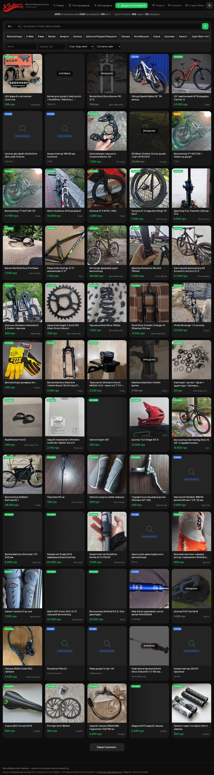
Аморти (64, 36)
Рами (41, 36)
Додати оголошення (133, 5)
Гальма (125, 36)
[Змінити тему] (209, 5)
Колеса (77, 36)
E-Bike (30, 36)
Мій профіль (105, 5)
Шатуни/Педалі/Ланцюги (101, 36)
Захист (183, 36)
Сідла (156, 36)
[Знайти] (205, 26)
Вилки (52, 36)
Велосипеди (14, 36)
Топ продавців (80, 5)
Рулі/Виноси (141, 36)
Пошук (60, 5)
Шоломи (170, 36)
